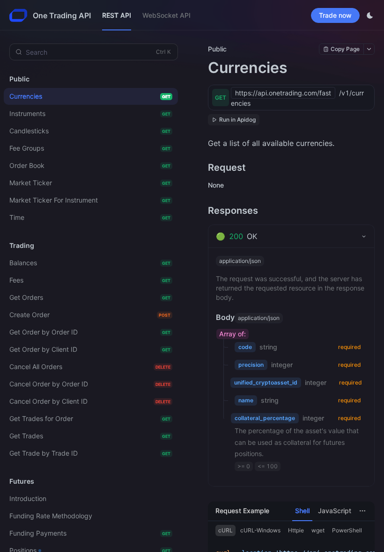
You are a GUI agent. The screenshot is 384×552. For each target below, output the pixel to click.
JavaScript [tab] (334, 511)
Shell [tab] (302, 511)
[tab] (291, 236)
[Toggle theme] (370, 15)
